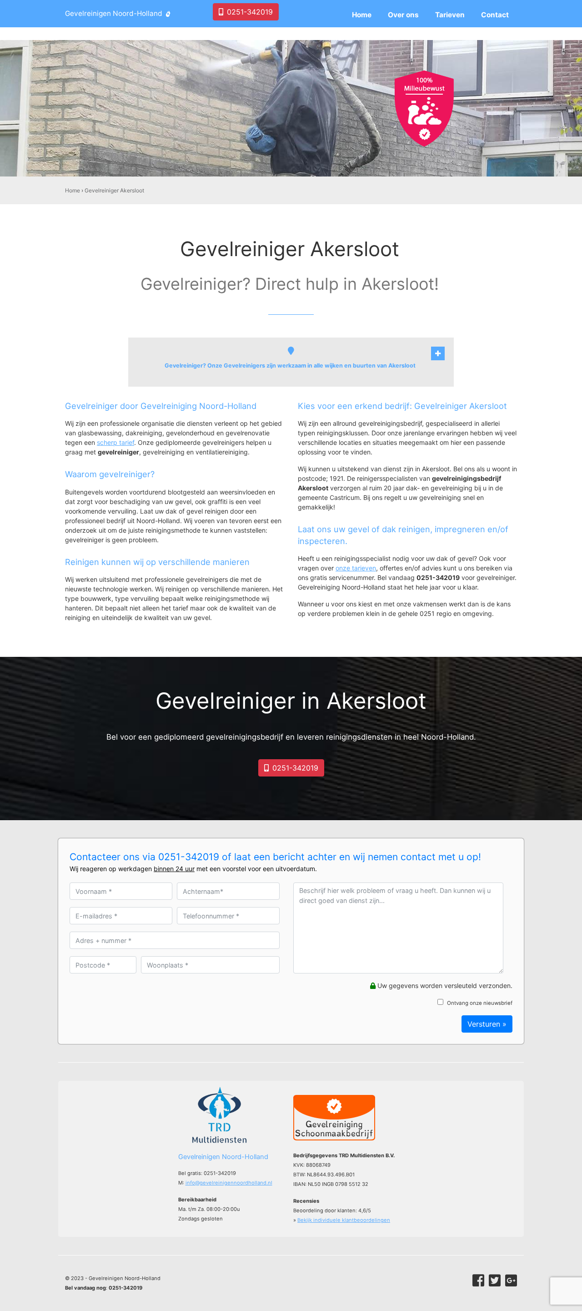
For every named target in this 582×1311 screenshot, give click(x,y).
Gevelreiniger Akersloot (114, 190)
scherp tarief (115, 442)
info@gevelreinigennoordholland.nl (229, 1183)
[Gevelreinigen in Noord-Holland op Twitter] (495, 1280)
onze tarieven (356, 568)
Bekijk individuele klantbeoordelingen (343, 1220)
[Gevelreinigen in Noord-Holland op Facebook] (478, 1280)
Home (72, 190)
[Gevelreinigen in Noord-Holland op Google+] (511, 1280)
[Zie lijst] (438, 353)
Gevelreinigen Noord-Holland (113, 13)
